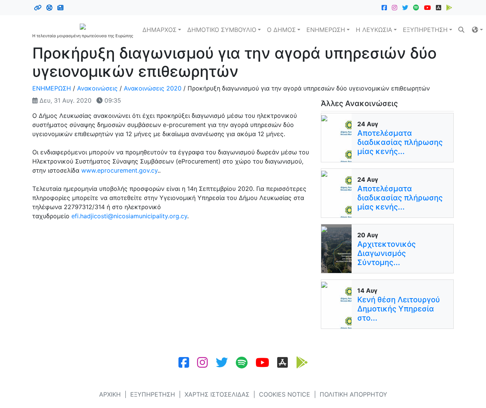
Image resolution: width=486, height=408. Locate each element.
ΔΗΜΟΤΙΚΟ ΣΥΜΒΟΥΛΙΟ (221, 29)
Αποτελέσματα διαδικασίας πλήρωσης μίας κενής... (400, 142)
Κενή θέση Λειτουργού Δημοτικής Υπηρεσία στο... (398, 308)
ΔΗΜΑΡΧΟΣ (159, 29)
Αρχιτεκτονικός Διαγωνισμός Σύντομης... (386, 253)
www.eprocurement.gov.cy (119, 170)
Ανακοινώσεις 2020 (152, 88)
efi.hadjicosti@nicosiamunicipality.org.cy (129, 216)
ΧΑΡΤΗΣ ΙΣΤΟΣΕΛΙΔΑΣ (217, 394)
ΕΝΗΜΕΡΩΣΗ (325, 29)
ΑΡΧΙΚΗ (110, 394)
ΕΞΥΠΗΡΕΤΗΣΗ (425, 29)
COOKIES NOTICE (284, 394)
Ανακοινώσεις (97, 88)
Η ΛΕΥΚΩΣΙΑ (374, 29)
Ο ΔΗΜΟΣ (281, 29)
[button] (477, 29)
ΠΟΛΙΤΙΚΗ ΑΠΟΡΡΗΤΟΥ (353, 394)
